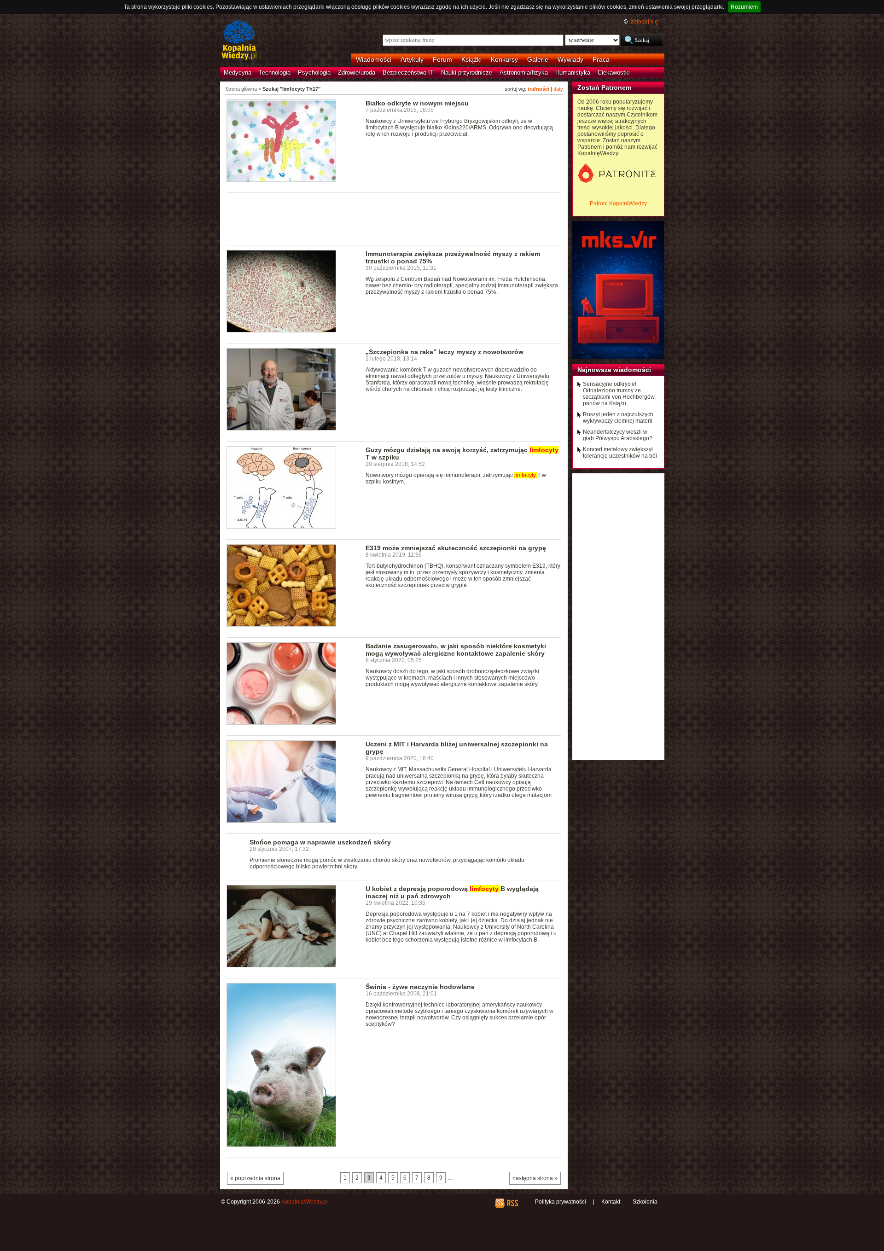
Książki (471, 59)
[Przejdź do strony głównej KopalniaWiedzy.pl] (239, 40)
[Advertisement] (394, 218)
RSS (512, 1203)
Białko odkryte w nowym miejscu (417, 103)
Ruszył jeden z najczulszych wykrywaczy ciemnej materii (618, 417)
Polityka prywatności (560, 1202)
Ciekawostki (614, 72)
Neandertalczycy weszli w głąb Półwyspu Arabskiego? (617, 435)
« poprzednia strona (255, 1178)
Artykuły (412, 59)
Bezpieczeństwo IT (408, 72)
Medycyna (237, 72)
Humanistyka (572, 72)
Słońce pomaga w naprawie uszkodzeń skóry (320, 842)
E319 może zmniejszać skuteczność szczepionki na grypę (456, 548)
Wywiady (570, 59)
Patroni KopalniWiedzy (618, 203)
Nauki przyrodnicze (466, 72)
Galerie (537, 59)
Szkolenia (645, 1202)
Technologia (275, 72)
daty (558, 89)
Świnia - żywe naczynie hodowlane (420, 986)
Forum (442, 59)
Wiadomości (373, 59)
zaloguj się (644, 21)
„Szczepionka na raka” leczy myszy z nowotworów (444, 351)
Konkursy (504, 59)
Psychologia (314, 72)
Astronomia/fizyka (524, 72)
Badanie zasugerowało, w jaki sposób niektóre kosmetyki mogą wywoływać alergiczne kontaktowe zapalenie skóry (456, 649)
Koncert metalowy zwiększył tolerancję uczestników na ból (620, 452)
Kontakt (610, 1202)
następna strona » (535, 1178)
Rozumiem (744, 7)
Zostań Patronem (604, 87)
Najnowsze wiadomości (614, 369)
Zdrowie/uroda (356, 72)
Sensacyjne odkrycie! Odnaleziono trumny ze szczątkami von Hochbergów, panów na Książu (619, 394)
